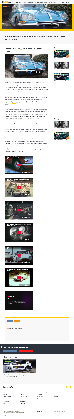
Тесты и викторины (39, 2)
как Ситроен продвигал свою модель (38, 129)
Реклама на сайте (57, 394)
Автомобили (20, 328)
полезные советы (24, 396)
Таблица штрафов (7, 396)
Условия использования (58, 398)
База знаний (30, 2)
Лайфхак (55, 2)
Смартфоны (22, 403)
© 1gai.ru (16, 333)
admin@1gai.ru (56, 396)
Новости (22, 394)
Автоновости (6, 401)
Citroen (15, 328)
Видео (4, 403)
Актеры (20, 2)
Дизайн (67, 2)
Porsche (14, 102)
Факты (50, 2)
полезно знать (40, 396)
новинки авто (23, 398)
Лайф (8, 6)
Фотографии (61, 2)
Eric (22, 333)
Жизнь (5, 6)
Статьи (45, 2)
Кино (25, 2)
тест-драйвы (22, 401)
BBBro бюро (63, 411)
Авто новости (58, 51)
